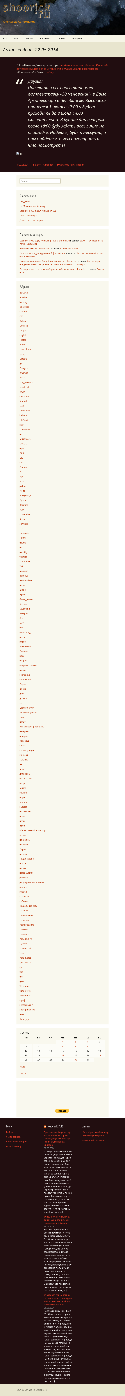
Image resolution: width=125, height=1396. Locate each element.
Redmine (24, 504)
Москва (23, 802)
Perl (21, 476)
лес (21, 764)
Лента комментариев (17, 1141)
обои (22, 825)
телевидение (26, 915)
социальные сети (28, 905)
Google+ (24, 368)
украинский (25, 948)
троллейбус (26, 938)
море (22, 797)
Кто (5, 38)
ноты (22, 820)
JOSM (22, 391)
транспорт (25, 934)
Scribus (23, 519)
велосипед (25, 632)
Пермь (23, 849)
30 (76, 1059)
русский (23, 891)
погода (23, 854)
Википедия (25, 646)
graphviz (24, 372)
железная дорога (29, 712)
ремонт (23, 887)
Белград (24, 613)
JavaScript (24, 387)
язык (22, 1014)
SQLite (23, 528)
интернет (24, 731)
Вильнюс (24, 651)
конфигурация (27, 750)
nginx (22, 448)
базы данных (26, 599)
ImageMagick (26, 382)
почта (23, 863)
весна (22, 637)
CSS (21, 316)
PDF (22, 471)
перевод (24, 844)
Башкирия (25, 608)
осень (23, 835)
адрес (22, 585)
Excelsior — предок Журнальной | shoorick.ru (43, 253)
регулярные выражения (32, 882)
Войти (9, 1132)
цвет (22, 976)
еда (21, 703)
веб (21, 627)
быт (22, 622)
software (24, 523)
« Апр (22, 1066)
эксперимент (26, 1004)
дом (22, 693)
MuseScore (25, 438)
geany (22, 354)
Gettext (23, 358)
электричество (27, 1009)
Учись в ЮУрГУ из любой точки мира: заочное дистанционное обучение (57, 1220)
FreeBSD (24, 344)
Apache (23, 297)
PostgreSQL (25, 495)
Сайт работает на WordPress (31, 1389)
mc (21, 434)
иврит (23, 721)
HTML (23, 377)
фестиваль (25, 962)
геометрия (25, 679)
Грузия (23, 684)
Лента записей (13, 1136)
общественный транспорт (33, 830)
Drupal (23, 330)
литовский (25, 773)
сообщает (51, 72)
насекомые (25, 811)
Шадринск (25, 995)
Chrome (23, 311)
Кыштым (24, 759)
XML (22, 566)
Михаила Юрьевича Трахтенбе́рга (77, 68)
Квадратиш (25, 201)
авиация (24, 571)
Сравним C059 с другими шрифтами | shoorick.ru (45, 240)
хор (21, 971)
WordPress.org (13, 1146)
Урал (22, 953)
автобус (24, 575)
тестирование (27, 924)
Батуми (23, 604)
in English (77, 38)
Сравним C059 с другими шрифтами (38, 210)
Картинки (45, 38)
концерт (24, 754)
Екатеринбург (27, 707)
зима (22, 717)
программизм (27, 872)
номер (23, 816)
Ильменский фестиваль (32, 726)
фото (38, 164)
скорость (24, 896)
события (24, 901)
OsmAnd (24, 467)
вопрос (23, 660)
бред (22, 618)
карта (22, 745)
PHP (22, 481)
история (24, 736)
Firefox (23, 339)
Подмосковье (27, 858)
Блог (16, 38)
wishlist (23, 556)
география (25, 674)
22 (63, 1055)
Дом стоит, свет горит (31, 220)
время (23, 670)
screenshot (25, 514)
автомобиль (26, 580)
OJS (21, 457)
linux (22, 424)
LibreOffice (25, 410)
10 (88, 1046)
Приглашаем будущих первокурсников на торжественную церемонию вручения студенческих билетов (57, 1138)
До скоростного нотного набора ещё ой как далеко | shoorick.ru (53, 269)
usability (23, 552)
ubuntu (23, 542)
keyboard (24, 396)
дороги (23, 698)
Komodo (24, 401)
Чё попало (25, 986)
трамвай (24, 929)
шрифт (23, 1000)
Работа (29, 38)
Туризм (61, 38)
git (21, 363)
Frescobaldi (25, 349)
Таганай (24, 910)
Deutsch (24, 325)
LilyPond (24, 420)
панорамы (25, 839)
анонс (23, 589)
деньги (23, 688)
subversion (25, 533)
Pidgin (22, 490)
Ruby (22, 509)
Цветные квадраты (29, 215)
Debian (23, 321)
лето (22, 769)
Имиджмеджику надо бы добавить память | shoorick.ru (48, 261)
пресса (23, 868)
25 (99, 1055)
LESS (22, 405)
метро (23, 783)
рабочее (24, 877)
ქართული (24, 1019)
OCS (22, 453)
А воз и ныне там (69, 248)
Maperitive (25, 429)
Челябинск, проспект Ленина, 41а (79, 65)
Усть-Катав (25, 957)
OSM (22, 462)
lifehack (23, 415)
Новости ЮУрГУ (55, 1126)
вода (22, 655)
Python (23, 500)
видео (23, 641)
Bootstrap (25, 306)
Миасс (23, 787)
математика (26, 778)
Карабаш (24, 740)
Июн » (23, 1073)
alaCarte (24, 292)
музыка (23, 806)
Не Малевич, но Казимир (32, 206)
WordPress (25, 561)
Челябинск (47, 164)
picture (23, 486)
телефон (24, 920)
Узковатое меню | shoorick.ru (35, 248)
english (23, 335)
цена (22, 981)
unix (21, 547)
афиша (23, 594)
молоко (23, 792)
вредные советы (28, 665)
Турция (23, 943)
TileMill (23, 537)
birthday (23, 302)
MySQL (23, 443)
